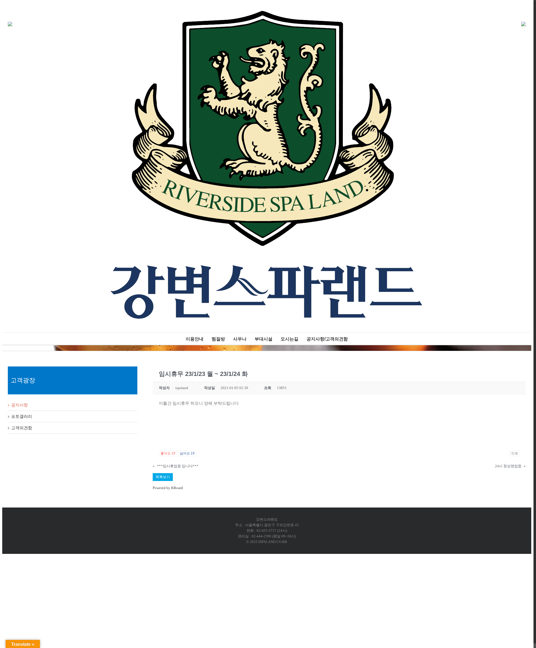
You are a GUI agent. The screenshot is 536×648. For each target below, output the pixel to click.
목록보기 (162, 477)
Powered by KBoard (168, 488)
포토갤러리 (21, 416)
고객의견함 (21, 428)
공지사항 (19, 405)
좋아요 (168, 453)
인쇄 (514, 453)
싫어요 (187, 453)
